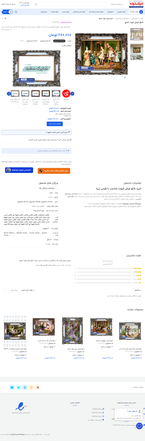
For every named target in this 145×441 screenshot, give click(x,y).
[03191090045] (103, 409)
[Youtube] (12, 387)
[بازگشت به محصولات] (5, 18)
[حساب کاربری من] (16, 12)
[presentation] (72, 93)
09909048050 (97, 413)
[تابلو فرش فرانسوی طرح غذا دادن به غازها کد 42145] (130, 331)
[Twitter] (18, 387)
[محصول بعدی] (3, 18)
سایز (69, 41)
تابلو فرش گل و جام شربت (46, 340)
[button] (72, 94)
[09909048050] (103, 412)
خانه (142, 18)
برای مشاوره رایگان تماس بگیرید (56, 171)
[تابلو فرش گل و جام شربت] (43, 327)
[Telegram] (25, 387)
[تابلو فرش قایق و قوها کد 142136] (15, 331)
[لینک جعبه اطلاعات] (24, 4)
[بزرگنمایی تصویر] (125, 77)
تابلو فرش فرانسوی (122, 18)
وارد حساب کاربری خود (47, 265)
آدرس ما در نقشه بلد (94, 420)
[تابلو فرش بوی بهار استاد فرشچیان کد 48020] (72, 331)
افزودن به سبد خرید (55, 124)
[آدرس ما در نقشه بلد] (103, 420)
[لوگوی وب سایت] (136, 4)
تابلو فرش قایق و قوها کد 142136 (15, 349)
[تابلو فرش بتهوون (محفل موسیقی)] (101, 327)
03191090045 (97, 409)
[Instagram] (31, 387)
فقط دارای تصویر (27, 290)
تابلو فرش (134, 18)
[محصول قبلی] (8, 18)
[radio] (59, 41)
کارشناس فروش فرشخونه (21, 170)
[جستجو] (35, 4)
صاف (21, 41)
